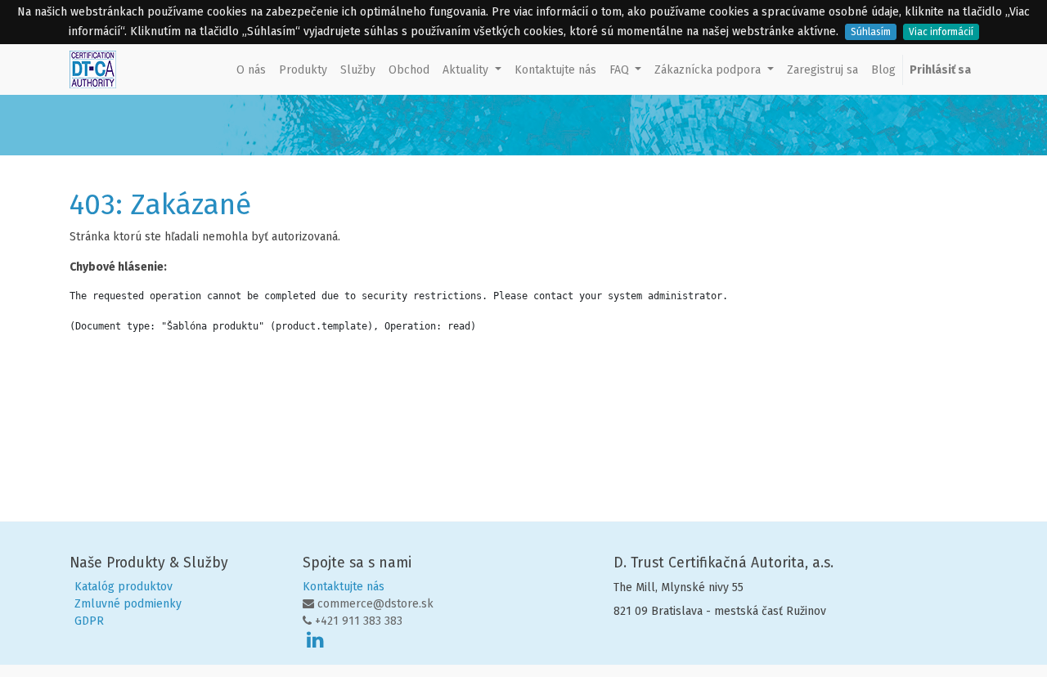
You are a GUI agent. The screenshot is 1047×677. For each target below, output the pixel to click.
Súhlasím (871, 32)
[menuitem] (251, 70)
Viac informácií (941, 32)
